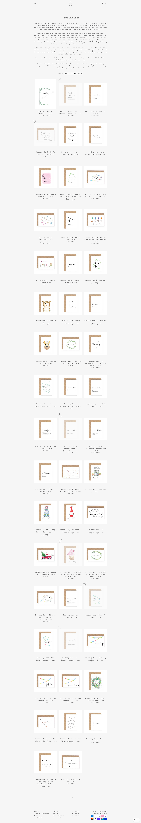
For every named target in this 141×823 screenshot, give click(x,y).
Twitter (76, 813)
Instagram (76, 815)
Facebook (76, 811)
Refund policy (57, 818)
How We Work (38, 818)
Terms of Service (59, 815)
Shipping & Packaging (41, 813)
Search (36, 811)
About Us (37, 815)
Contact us (56, 811)
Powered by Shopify (100, 813)
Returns (55, 813)
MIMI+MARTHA (103, 811)
